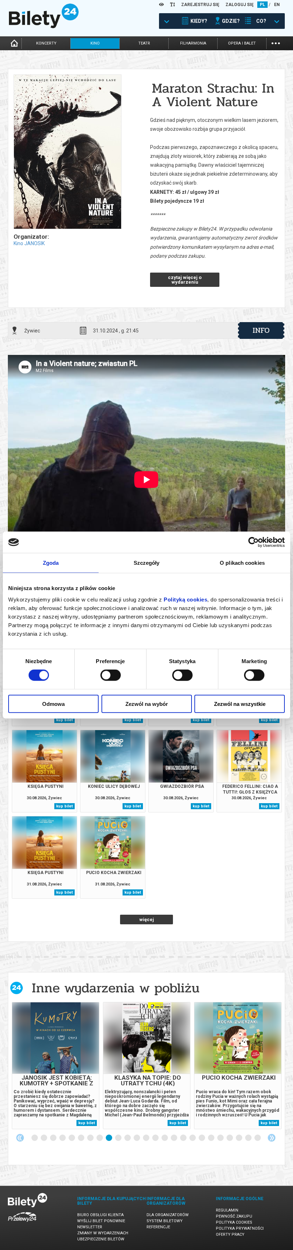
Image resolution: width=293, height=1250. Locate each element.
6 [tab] (81, 1138)
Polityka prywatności (240, 1228)
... (275, 42)
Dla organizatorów (167, 1215)
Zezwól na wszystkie (239, 704)
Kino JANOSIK (29, 243)
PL (262, 4)
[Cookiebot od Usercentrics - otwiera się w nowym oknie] (253, 542)
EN (277, 4)
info (261, 330)
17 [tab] (183, 1138)
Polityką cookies (185, 599)
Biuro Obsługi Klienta (100, 1215)
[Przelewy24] (22, 1223)
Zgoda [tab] (51, 563)
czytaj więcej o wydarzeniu (185, 280)
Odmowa (53, 704)
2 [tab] (44, 1138)
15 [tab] (165, 1138)
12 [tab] (137, 1138)
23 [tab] (239, 1138)
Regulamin (227, 1210)
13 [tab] (146, 1138)
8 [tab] (100, 1138)
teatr (144, 43)
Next (271, 1138)
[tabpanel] (55, 1065)
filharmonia (193, 43)
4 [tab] (62, 1138)
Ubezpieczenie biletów (100, 1239)
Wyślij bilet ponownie (101, 1221)
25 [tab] (258, 1138)
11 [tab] (127, 1138)
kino (95, 43)
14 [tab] (155, 1138)
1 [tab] (35, 1138)
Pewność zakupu (234, 1216)
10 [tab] (118, 1138)
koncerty (46, 43)
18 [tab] (193, 1138)
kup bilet (64, 720)
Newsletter (89, 1227)
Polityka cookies (234, 1222)
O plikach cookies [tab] (242, 563)
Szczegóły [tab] (147, 563)
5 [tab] (72, 1138)
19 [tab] (202, 1138)
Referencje (158, 1227)
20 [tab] (211, 1138)
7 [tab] (90, 1138)
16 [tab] (174, 1138)
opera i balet (242, 43)
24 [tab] (248, 1138)
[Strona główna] (44, 26)
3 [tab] (53, 1138)
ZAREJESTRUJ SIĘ (200, 4)
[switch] (110, 675)
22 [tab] (230, 1138)
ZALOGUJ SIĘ (239, 4)
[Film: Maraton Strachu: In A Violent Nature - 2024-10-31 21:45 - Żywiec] (67, 152)
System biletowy (164, 1221)
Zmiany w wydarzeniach (102, 1233)
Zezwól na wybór (146, 704)
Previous (20, 1138)
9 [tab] (109, 1138)
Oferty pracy (230, 1234)
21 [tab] (220, 1138)
